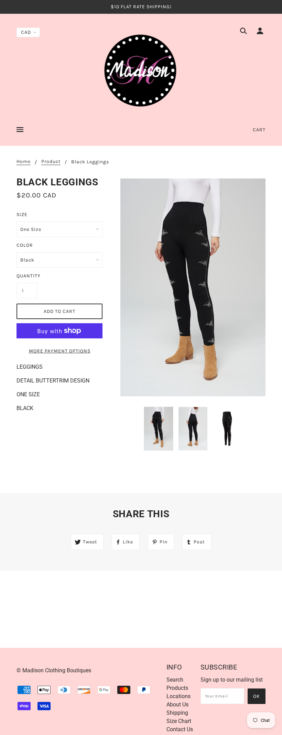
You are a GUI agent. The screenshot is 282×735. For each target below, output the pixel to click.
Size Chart (178, 721)
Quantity (27, 276)
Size (22, 214)
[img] (243, 32)
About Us (177, 704)
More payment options (59, 351)
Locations (178, 696)
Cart (259, 130)
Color (25, 245)
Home (24, 161)
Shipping (177, 713)
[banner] (141, 70)
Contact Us (179, 729)
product (51, 161)
